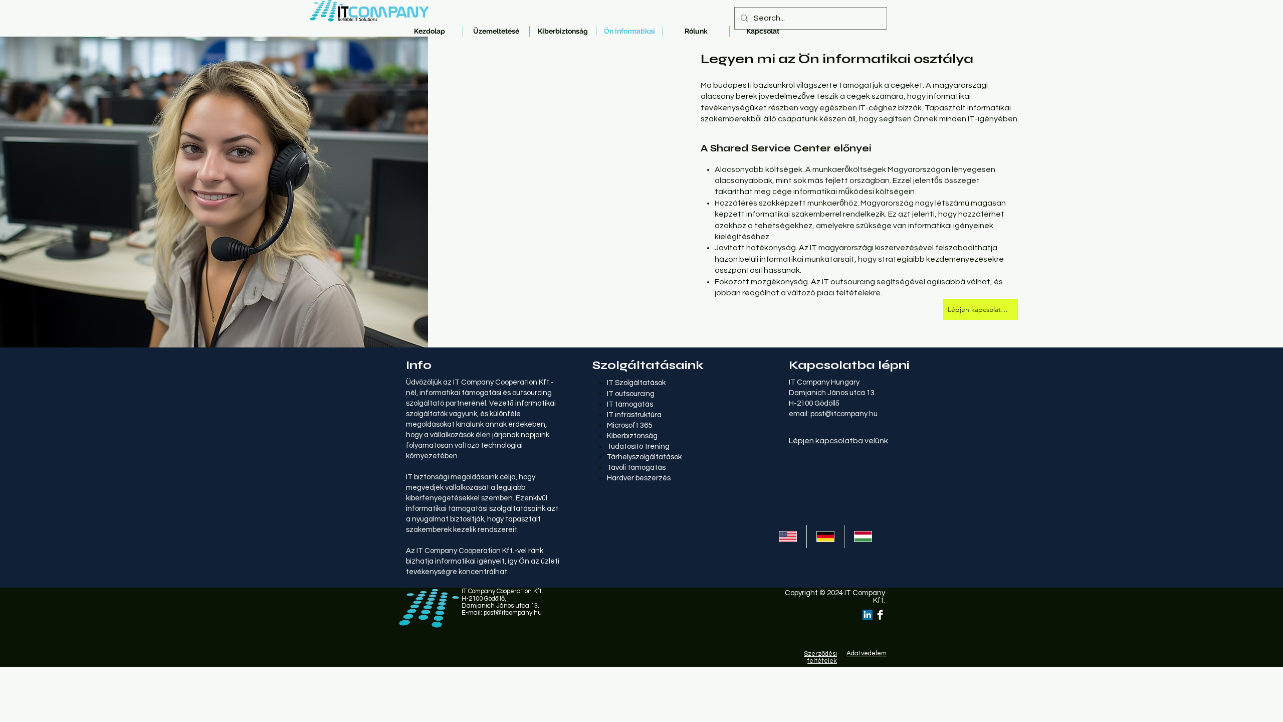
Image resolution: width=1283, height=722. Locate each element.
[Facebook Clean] (880, 615)
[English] (787, 536)
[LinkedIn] (868, 615)
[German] (825, 536)
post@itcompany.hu (844, 414)
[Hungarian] (863, 536)
